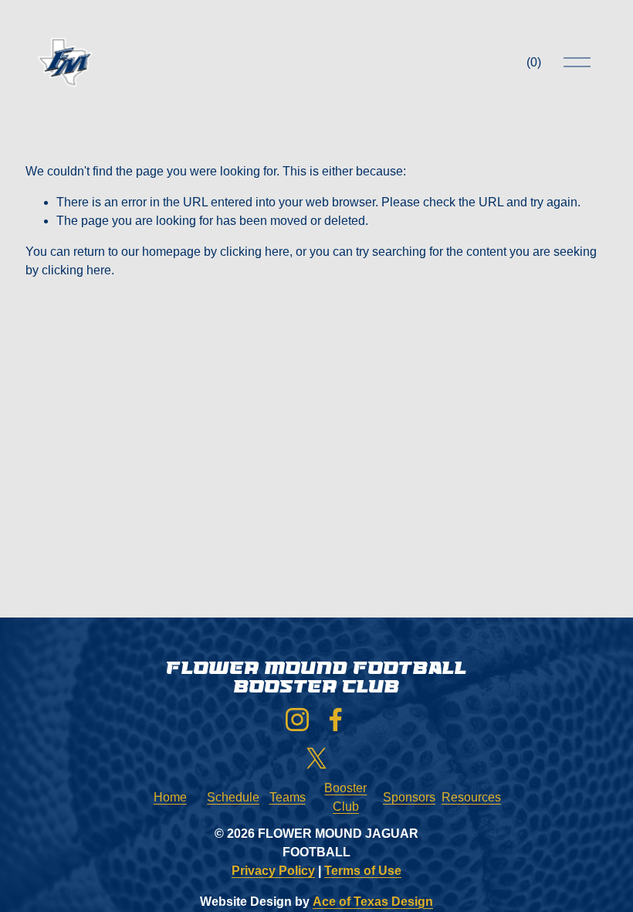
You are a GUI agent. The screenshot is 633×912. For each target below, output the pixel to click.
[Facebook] (335, 719)
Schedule (233, 797)
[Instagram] (297, 719)
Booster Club (345, 797)
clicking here (254, 251)
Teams (287, 797)
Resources (471, 797)
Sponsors (409, 797)
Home (170, 797)
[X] (316, 758)
